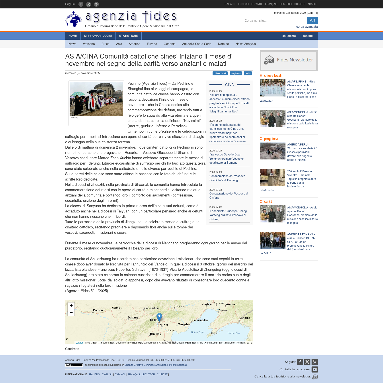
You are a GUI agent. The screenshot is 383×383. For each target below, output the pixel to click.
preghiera (235, 73)
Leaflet (79, 342)
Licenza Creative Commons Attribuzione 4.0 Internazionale (156, 364)
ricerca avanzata (306, 26)
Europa (152, 43)
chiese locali (220, 73)
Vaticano (89, 43)
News (72, 43)
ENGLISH (243, 4)
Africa (105, 43)
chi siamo (289, 35)
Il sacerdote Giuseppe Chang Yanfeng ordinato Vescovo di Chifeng (228, 215)
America (134, 43)
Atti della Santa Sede (196, 43)
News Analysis (246, 43)
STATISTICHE (128, 35)
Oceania (170, 43)
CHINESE (299, 4)
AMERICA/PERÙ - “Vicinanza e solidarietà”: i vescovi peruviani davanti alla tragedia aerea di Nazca (302, 151)
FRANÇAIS (271, 4)
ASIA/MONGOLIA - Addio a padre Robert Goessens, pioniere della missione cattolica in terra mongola (302, 119)
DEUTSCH (286, 4)
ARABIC (312, 4)
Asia (119, 43)
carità (247, 73)
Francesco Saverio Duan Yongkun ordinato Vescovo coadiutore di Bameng (226, 158)
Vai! (312, 20)
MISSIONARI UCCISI (98, 35)
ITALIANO (230, 4)
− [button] (71, 312)
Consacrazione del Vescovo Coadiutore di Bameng (227, 178)
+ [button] (71, 305)
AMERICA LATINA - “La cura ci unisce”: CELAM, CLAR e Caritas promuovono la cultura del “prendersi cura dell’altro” (288, 243)
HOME (72, 35)
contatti (308, 35)
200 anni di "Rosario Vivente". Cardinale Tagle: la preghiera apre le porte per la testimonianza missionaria (288, 180)
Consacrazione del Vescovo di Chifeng (228, 195)
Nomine (223, 43)
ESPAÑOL (256, 4)
